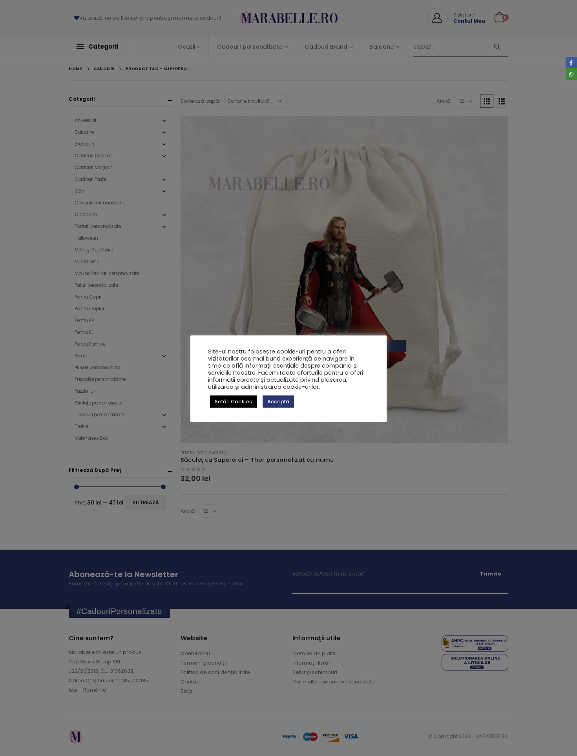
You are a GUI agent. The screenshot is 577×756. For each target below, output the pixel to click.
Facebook (571, 62)
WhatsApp (571, 74)
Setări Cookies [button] (233, 401)
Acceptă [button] (278, 401)
